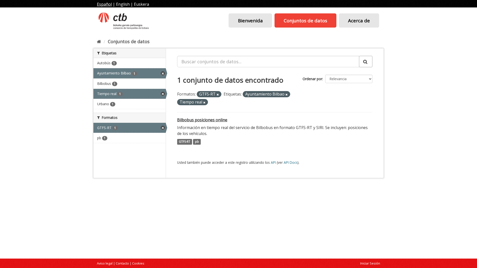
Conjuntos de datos (305, 20)
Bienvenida (250, 20)
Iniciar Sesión (370, 263)
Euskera (141, 4)
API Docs (291, 162)
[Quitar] (218, 94)
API (273, 162)
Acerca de (359, 20)
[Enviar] (365, 61)
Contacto (122, 263)
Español (104, 4)
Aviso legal (105, 263)
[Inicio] (99, 41)
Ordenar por (312, 78)
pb (197, 142)
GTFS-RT (184, 142)
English (123, 4)
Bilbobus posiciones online (202, 120)
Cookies (138, 263)
